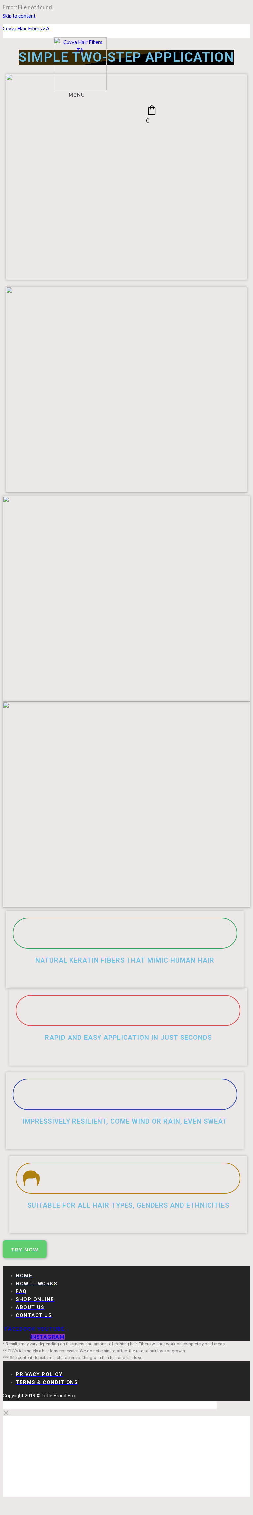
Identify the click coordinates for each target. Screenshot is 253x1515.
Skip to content (19, 15)
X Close (11, 1405)
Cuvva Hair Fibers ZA (26, 28)
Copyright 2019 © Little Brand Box (39, 1396)
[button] (80, 94)
